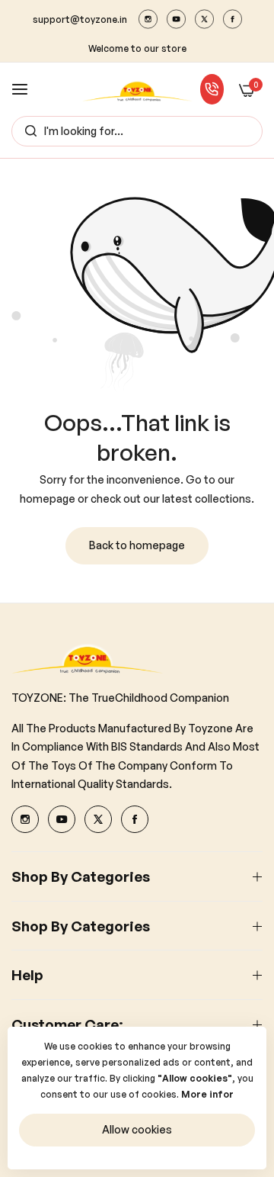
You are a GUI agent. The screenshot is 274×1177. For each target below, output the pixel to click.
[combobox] (137, 131)
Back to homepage (137, 545)
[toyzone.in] (137, 89)
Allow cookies (137, 1129)
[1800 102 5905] (212, 89)
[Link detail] (148, 19)
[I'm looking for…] (27, 131)
